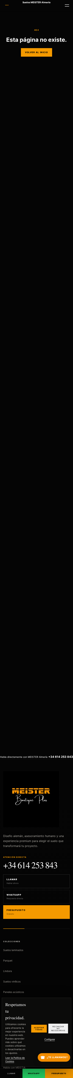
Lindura (7, 971)
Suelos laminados (13, 950)
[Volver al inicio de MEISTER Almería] (7, 5)
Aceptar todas (39, 1029)
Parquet (7, 960)
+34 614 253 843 (30, 865)
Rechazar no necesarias (58, 1028)
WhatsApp (34, 1073)
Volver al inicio (36, 52)
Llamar (11, 1073)
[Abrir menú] (67, 5)
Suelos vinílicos (12, 981)
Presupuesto (59, 1073)
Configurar (49, 1039)
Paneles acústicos (13, 991)
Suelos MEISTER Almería (36, 2)
